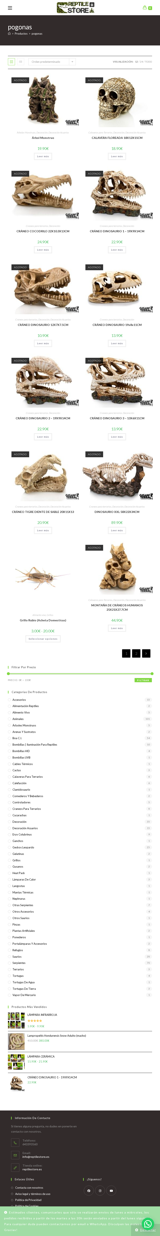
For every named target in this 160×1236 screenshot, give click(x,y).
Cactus (16, 770)
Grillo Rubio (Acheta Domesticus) (43, 620)
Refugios (17, 950)
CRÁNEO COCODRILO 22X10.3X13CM (42, 231)
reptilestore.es (32, 1169)
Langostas (18, 886)
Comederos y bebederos (27, 796)
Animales (18, 719)
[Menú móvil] (10, 7)
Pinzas (16, 924)
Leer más (43, 156)
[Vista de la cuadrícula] (11, 61)
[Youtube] (111, 1191)
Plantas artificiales (23, 930)
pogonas (37, 33)
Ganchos (17, 841)
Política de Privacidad (28, 1200)
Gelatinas (18, 853)
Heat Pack (18, 873)
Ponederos (19, 937)
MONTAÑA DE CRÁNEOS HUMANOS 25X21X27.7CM (117, 607)
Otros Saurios (20, 918)
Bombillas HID (21, 751)
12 (136, 61)
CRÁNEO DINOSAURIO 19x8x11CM (117, 325)
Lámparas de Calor (24, 879)
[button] (148, 1224)
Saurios (16, 956)
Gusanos (17, 866)
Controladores (21, 802)
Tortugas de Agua (23, 982)
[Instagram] (100, 1191)
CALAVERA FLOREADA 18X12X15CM (117, 137)
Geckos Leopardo (23, 847)
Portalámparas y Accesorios (29, 943)
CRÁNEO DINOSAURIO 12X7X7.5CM (43, 325)
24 (141, 61)
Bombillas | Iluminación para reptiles (34, 744)
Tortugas (18, 975)
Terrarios (18, 969)
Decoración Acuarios (59, 132)
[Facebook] (89, 1191)
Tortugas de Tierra (24, 988)
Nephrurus (18, 898)
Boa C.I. (17, 738)
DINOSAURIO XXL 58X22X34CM (117, 512)
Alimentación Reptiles (25, 706)
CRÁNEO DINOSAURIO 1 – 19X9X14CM (117, 231)
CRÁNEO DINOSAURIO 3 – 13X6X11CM (117, 418)
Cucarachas (19, 815)
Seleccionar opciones (43, 638)
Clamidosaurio (21, 789)
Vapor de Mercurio (24, 995)
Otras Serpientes (22, 905)
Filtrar (143, 680)
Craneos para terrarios (37, 225)
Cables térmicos (22, 764)
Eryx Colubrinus (22, 834)
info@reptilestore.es (35, 1156)
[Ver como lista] (20, 61)
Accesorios (19, 699)
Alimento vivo (39, 615)
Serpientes (18, 963)
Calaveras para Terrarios (100, 132)
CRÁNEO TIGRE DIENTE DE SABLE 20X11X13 (43, 512)
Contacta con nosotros (29, 1187)
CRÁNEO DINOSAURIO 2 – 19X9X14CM (43, 418)
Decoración (42, 132)
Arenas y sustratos (24, 732)
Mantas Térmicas (22, 892)
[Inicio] (9, 33)
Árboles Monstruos (26, 132)
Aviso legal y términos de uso (32, 1194)
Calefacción (19, 783)
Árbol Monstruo (43, 137)
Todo (148, 61)
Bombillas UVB (21, 757)
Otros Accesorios (23, 911)
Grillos (50, 615)
